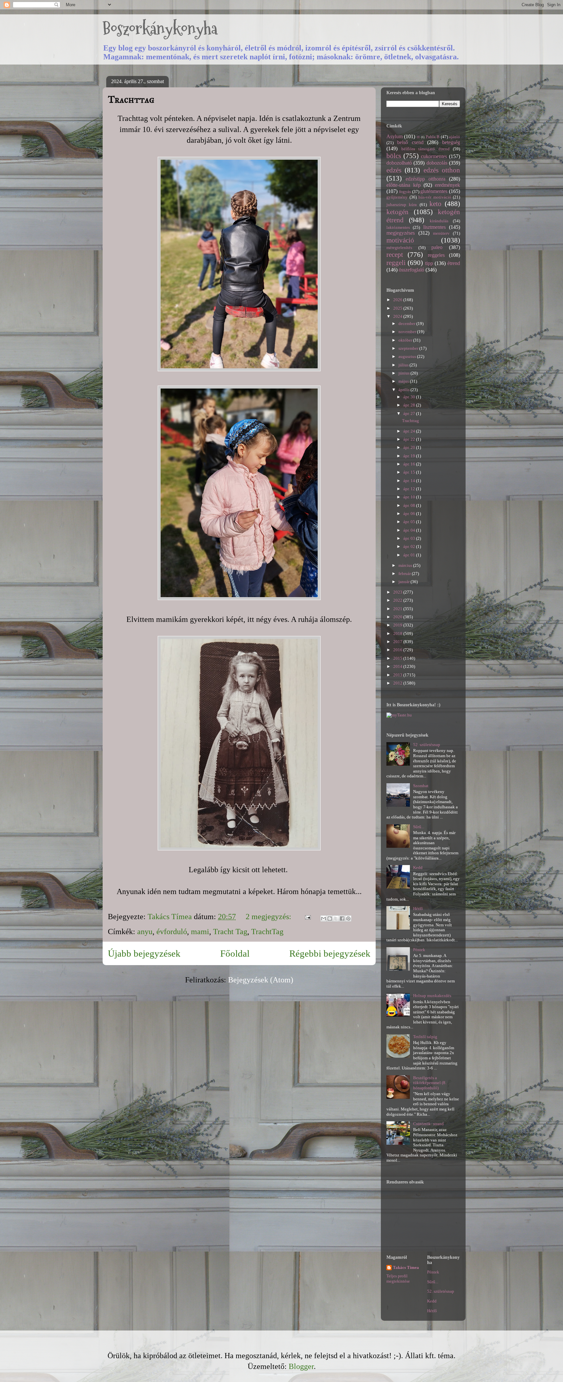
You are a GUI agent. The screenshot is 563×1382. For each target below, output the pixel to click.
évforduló (171, 931)
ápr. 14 (409, 480)
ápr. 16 (409, 464)
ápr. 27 (409, 413)
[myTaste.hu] (399, 715)
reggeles (436, 255)
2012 (398, 683)
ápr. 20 (409, 447)
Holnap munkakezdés (432, 995)
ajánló (454, 136)
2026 (398, 299)
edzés (393, 170)
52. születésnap (426, 744)
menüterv (441, 233)
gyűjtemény (397, 197)
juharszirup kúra (401, 204)
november (407, 331)
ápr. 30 (409, 396)
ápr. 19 (409, 455)
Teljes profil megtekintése (398, 1278)
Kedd (418, 867)
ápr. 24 (409, 431)
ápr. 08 (409, 505)
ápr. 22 (409, 439)
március (405, 565)
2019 (398, 625)
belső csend (410, 142)
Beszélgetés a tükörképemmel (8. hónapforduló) (429, 1082)
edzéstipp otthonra (425, 179)
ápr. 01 (409, 554)
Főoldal (235, 953)
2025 (398, 308)
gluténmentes (433, 191)
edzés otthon (442, 170)
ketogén (397, 211)
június (404, 373)
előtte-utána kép (403, 185)
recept (394, 254)
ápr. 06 (409, 513)
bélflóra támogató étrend (425, 148)
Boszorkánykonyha (160, 28)
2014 (398, 666)
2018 (398, 633)
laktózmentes (398, 227)
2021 (398, 608)
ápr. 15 (409, 472)
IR (418, 137)
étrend (453, 263)
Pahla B (433, 136)
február (405, 573)
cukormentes (434, 156)
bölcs (393, 155)
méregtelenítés (399, 247)
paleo (436, 247)
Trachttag (131, 99)
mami (200, 931)
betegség (451, 142)
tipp (429, 263)
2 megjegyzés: (269, 916)
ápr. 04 (409, 530)
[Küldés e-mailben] (323, 918)
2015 (398, 658)
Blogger (301, 1366)
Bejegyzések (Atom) (260, 980)
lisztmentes (434, 227)
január (404, 581)
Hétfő (418, 908)
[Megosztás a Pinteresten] (348, 918)
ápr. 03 (409, 538)
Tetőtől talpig (425, 1036)
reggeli (396, 262)
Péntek (419, 949)
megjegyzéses (400, 233)
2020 (398, 616)
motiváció (400, 240)
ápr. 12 (409, 488)
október (405, 340)
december (407, 323)
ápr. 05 (409, 521)
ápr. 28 (409, 405)
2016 (398, 649)
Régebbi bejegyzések (329, 953)
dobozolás (436, 163)
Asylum (394, 136)
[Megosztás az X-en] (336, 918)
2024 (398, 316)
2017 (398, 641)
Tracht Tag (230, 931)
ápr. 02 (409, 546)
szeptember (408, 348)
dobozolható (399, 163)
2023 (398, 592)
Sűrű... (418, 826)
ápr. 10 (409, 496)
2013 (398, 674)
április (404, 389)
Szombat (420, 785)
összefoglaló (411, 269)
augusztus (407, 356)
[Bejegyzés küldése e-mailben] (307, 916)
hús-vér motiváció (434, 197)
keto (435, 203)
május (404, 381)
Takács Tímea (406, 1267)
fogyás (405, 191)
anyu (144, 931)
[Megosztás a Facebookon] (342, 918)
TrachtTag (267, 931)
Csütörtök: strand (428, 1123)
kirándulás (439, 220)
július (404, 364)
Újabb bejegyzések (144, 953)
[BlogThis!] (329, 918)
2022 (398, 600)
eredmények (447, 185)
